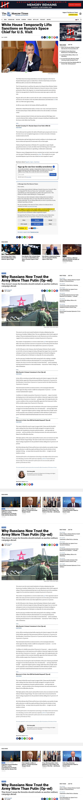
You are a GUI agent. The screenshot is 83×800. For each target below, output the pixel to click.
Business (24, 19)
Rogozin (27, 162)
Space (31, 162)
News (5, 19)
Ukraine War (11, 19)
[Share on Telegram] (47, 37)
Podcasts (42, 19)
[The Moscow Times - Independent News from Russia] (15, 13)
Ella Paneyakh (9, 290)
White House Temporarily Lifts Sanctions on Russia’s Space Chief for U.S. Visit (27, 28)
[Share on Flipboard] (54, 37)
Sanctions (36, 162)
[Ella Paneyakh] (3, 291)
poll (45, 341)
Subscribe (53, 174)
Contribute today (73, 14)
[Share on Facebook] (42, 37)
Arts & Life (36, 19)
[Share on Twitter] (45, 37)
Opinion (29, 19)
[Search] (80, 19)
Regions (18, 19)
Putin (26, 481)
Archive (49, 19)
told (55, 99)
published (44, 458)
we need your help (32, 206)
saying (39, 154)
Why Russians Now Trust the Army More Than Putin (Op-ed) (27, 278)
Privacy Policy (28, 177)
